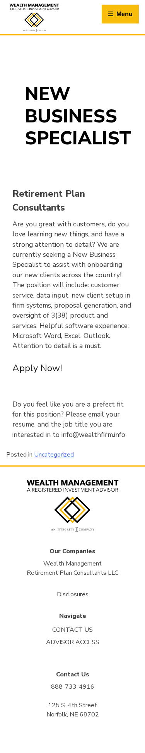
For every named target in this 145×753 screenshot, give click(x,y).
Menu (124, 14)
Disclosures (73, 594)
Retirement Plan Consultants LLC (72, 573)
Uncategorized (54, 454)
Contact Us (72, 630)
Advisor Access (72, 642)
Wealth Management (72, 563)
